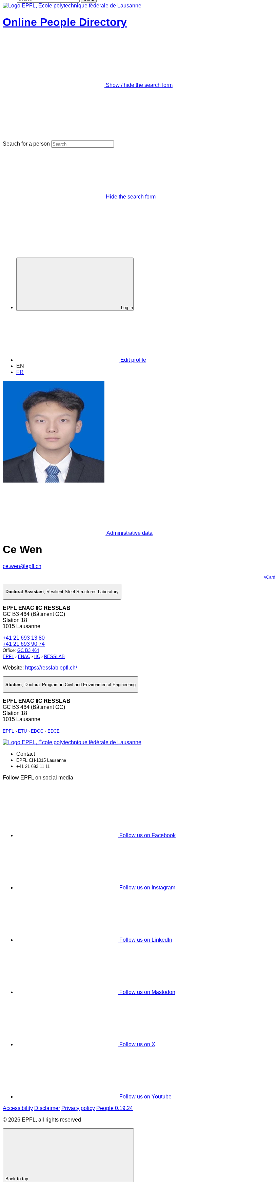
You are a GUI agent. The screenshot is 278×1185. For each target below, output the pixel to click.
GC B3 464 (28, 650)
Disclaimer (47, 1108)
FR (20, 372)
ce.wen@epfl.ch (22, 566)
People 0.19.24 (114, 1108)
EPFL (8, 656)
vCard (269, 577)
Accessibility (18, 1108)
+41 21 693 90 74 (24, 644)
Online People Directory (65, 22)
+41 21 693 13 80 (24, 638)
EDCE (53, 731)
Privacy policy (78, 1108)
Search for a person (26, 144)
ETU (22, 731)
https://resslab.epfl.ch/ (51, 668)
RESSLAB (54, 656)
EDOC (37, 731)
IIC (37, 656)
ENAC (24, 656)
